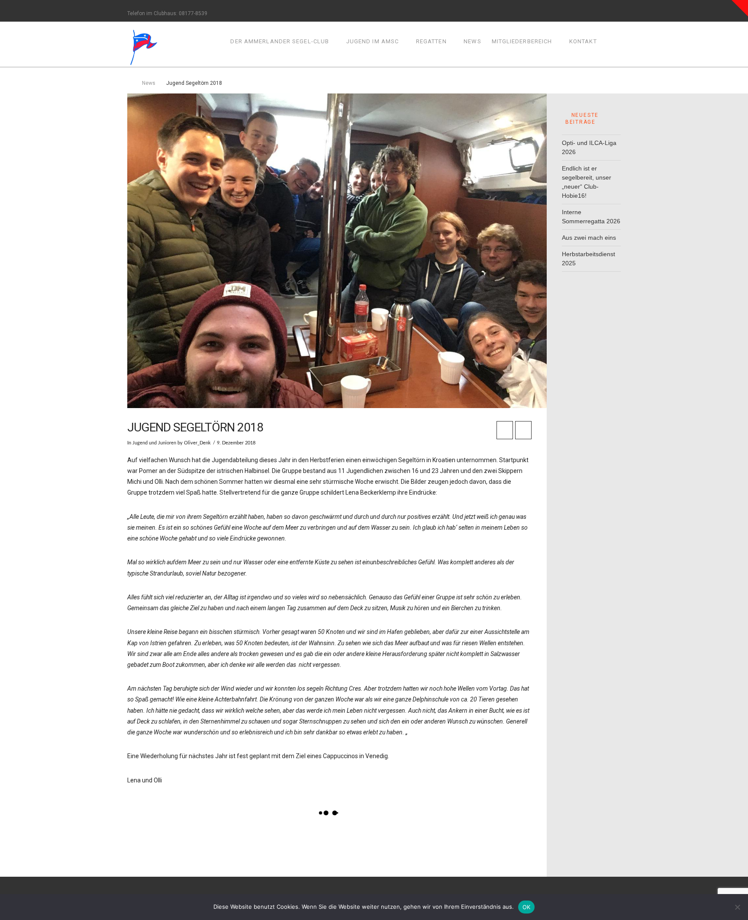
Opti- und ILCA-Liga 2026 (589, 147)
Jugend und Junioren (154, 443)
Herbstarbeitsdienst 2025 (588, 259)
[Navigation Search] (611, 44)
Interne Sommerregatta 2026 (591, 217)
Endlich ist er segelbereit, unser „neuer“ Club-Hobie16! (586, 182)
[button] (740, 8)
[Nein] (737, 907)
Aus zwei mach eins (589, 237)
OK (526, 907)
